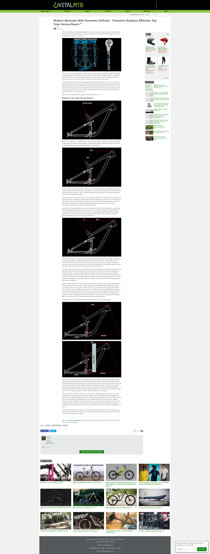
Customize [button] (179, 549)
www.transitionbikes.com (76, 420)
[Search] (168, 14)
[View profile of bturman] (54, 28)
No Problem (202, 549)
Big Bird (48, 447)
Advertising (121, 539)
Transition (48, 425)
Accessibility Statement (95, 548)
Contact (98, 541)
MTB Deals (147, 11)
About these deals (149, 36)
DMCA (107, 539)
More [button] (166, 11)
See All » (166, 78)
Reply (52, 443)
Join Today (141, 14)
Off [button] (120, 548)
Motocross (112, 541)
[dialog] (192, 546)
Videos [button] (87, 11)
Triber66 (48, 437)
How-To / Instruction (56, 425)
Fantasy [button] (67, 11)
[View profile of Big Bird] (44, 448)
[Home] (68, 5)
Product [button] (107, 11)
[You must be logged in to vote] (47, 443)
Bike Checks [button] (45, 11)
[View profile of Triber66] (44, 438)
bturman (58, 27)
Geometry (65, 425)
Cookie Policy (113, 539)
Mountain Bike (104, 541)
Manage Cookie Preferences (105, 545)
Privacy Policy (101, 539)
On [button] (117, 548)
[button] (44, 431)
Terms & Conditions (91, 539)
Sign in (147, 14)
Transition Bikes (80, 32)
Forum (127, 11)
